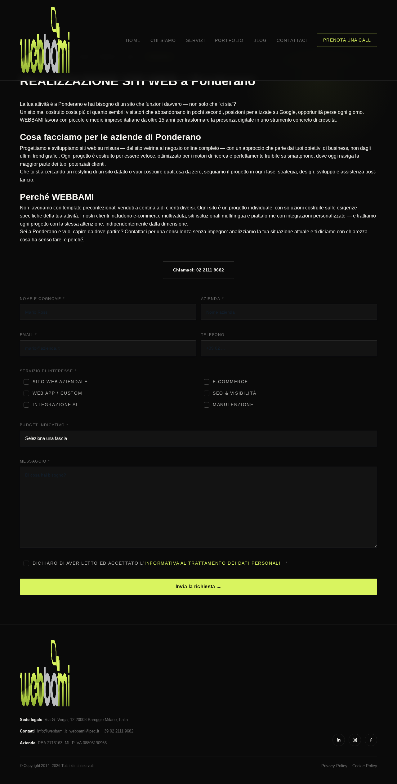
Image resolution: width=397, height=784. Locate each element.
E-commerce (230, 381)
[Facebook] (371, 740)
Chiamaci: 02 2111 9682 (198, 269)
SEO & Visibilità (234, 393)
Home (133, 40)
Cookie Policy (364, 766)
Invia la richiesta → (198, 586)
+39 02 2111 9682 (117, 731)
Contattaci (292, 40)
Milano (111, 719)
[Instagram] (355, 740)
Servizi (195, 40)
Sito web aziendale (60, 381)
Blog (260, 40)
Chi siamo (163, 40)
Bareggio (96, 719)
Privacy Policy (334, 766)
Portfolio (229, 40)
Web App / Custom (57, 393)
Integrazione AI (55, 404)
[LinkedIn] (338, 740)
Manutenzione (233, 404)
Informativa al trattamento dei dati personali (212, 563)
